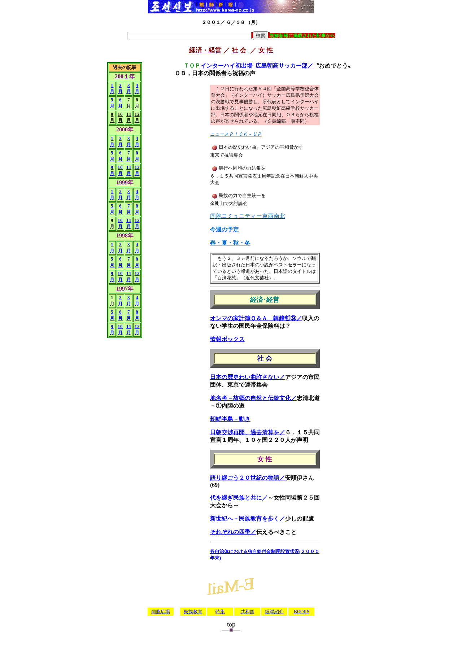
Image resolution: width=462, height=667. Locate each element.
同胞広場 (160, 611)
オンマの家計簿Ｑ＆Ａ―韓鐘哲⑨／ (256, 318)
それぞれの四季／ (233, 532)
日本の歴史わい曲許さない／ (247, 377)
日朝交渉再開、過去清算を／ (247, 432)
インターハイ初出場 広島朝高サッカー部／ (257, 65)
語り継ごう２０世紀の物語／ (247, 478)
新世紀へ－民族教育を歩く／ (247, 518)
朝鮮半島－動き (230, 419)
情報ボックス (227, 339)
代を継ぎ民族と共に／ (239, 497)
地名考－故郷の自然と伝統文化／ (253, 398)
